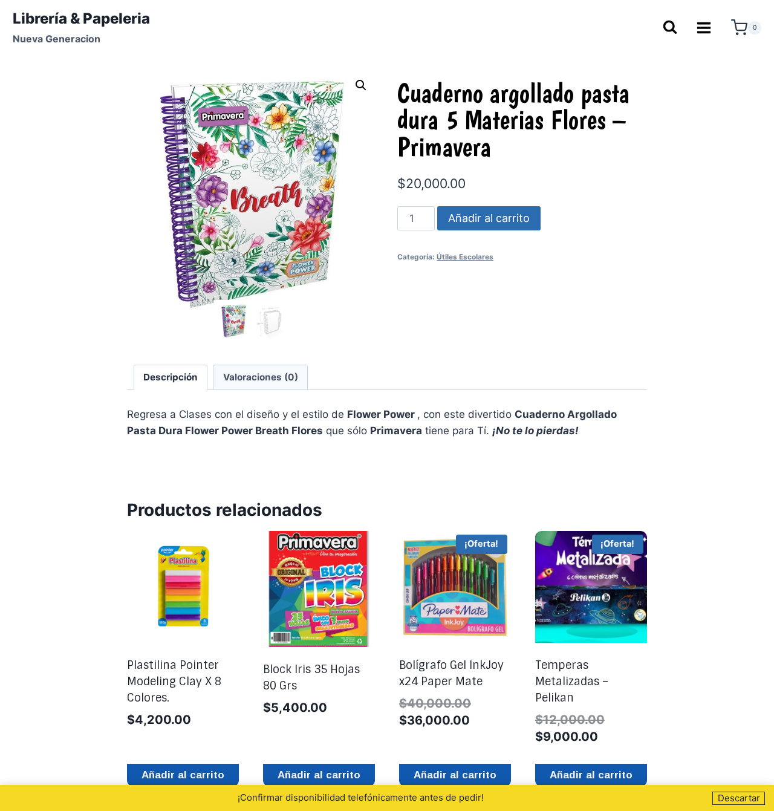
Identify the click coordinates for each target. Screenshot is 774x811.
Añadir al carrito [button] (182, 775)
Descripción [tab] (170, 377)
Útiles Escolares (465, 256)
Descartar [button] (739, 798)
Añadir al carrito (489, 218)
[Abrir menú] (704, 27)
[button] (361, 85)
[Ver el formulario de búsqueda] (669, 28)
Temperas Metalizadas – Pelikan (571, 681)
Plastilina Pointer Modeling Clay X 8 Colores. (174, 681)
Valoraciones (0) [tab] (260, 377)
